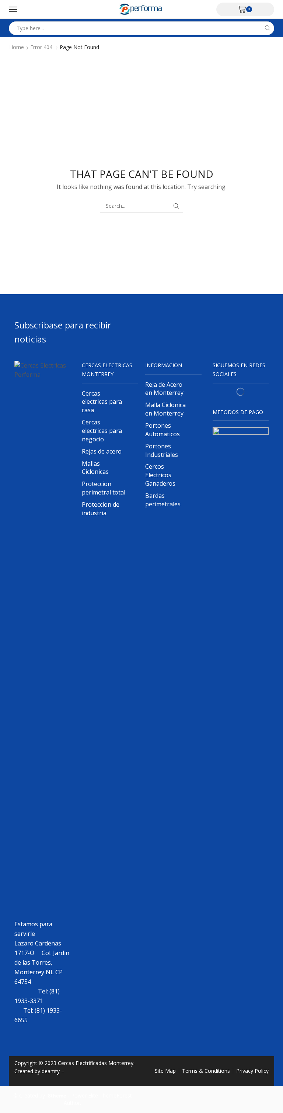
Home (16, 47)
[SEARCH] (176, 206)
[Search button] (267, 28)
